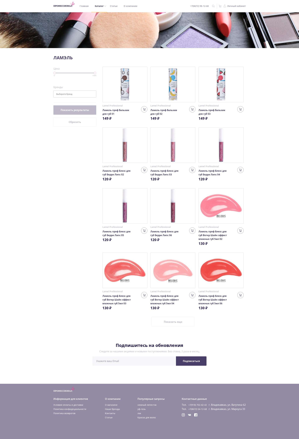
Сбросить (75, 122)
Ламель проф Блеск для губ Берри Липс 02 (116, 172)
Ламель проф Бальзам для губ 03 (212, 111)
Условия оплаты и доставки (68, 404)
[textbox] (66, 94)
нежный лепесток (147, 404)
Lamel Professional (112, 105)
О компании (130, 6)
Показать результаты (75, 110)
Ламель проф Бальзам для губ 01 (115, 111)
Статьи (113, 6)
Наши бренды (112, 409)
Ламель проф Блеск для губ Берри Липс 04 (213, 172)
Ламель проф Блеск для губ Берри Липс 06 (164, 233)
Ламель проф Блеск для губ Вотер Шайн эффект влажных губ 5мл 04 (164, 299)
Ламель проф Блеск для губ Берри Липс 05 (116, 233)
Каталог (99, 6)
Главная (84, 6)
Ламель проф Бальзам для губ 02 (163, 111)
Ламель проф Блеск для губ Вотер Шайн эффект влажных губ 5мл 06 (213, 299)
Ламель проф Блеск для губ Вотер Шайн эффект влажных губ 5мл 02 (213, 235)
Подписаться (191, 361)
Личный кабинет (236, 6)
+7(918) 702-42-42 (197, 404)
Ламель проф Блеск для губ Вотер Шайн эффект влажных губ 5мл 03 (116, 299)
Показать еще (173, 322)
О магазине (111, 404)
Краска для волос (147, 417)
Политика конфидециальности (69, 409)
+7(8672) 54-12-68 (197, 409)
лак (139, 413)
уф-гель (142, 409)
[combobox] (74, 94)
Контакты (110, 413)
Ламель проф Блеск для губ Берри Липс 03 (164, 172)
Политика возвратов (64, 413)
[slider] (54, 73)
